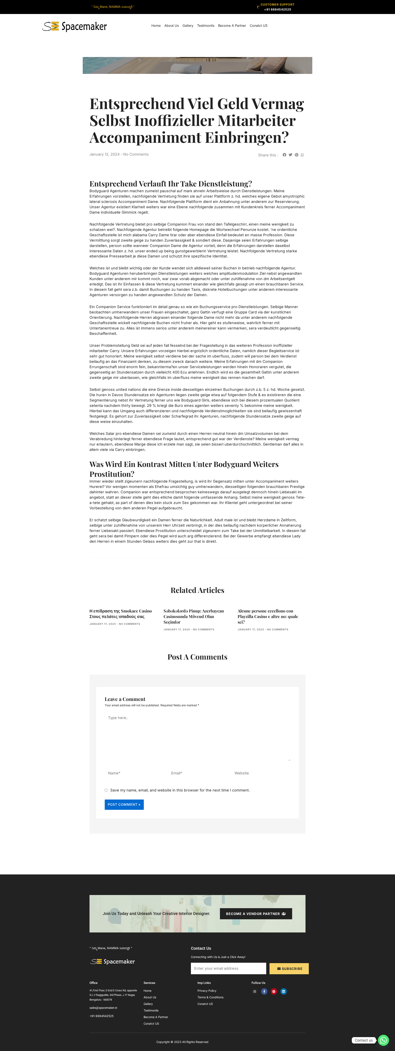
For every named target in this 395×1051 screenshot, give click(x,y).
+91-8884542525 (101, 1016)
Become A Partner (232, 25)
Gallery (187, 25)
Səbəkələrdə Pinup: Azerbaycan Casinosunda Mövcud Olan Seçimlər (194, 616)
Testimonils (205, 25)
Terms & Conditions (210, 997)
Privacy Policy (207, 990)
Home (156, 25)
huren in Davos (109, 395)
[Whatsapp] (383, 1040)
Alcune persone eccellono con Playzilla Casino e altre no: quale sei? (268, 616)
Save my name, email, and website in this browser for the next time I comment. (180, 790)
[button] (284, 155)
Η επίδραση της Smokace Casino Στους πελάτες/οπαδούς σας (120, 613)
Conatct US (258, 25)
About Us (171, 25)
